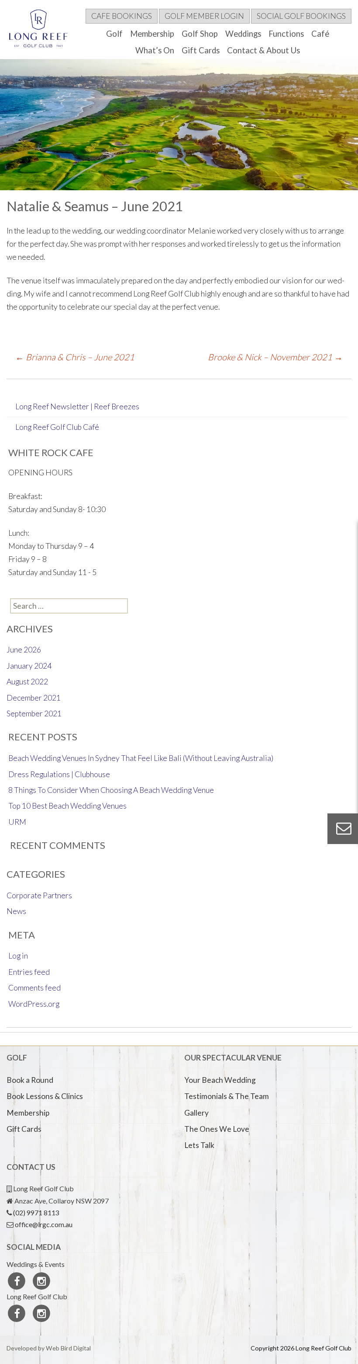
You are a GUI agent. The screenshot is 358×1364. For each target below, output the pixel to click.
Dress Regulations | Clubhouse (59, 774)
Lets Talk (199, 1145)
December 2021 (34, 697)
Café (320, 33)
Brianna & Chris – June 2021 (74, 357)
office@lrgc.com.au (43, 1224)
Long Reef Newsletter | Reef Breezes (77, 406)
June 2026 (24, 649)
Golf (114, 33)
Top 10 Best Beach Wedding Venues (67, 805)
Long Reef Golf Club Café (57, 427)
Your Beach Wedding (220, 1080)
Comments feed (34, 987)
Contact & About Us (263, 50)
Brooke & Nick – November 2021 (275, 357)
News (16, 911)
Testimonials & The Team (226, 1096)
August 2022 (27, 681)
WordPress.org (33, 1003)
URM (17, 822)
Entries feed (29, 972)
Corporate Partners (39, 895)
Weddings (243, 33)
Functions (286, 33)
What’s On (154, 50)
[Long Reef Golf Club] (41, 31)
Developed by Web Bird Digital (49, 1348)
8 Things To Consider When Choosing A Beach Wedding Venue (111, 790)
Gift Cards (201, 50)
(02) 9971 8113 (36, 1212)
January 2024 (29, 665)
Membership (152, 33)
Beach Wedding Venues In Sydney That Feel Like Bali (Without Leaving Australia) (140, 758)
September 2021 (34, 713)
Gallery (196, 1112)
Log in (18, 955)
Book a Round (30, 1080)
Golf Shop (200, 33)
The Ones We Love (216, 1129)
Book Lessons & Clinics (45, 1096)
